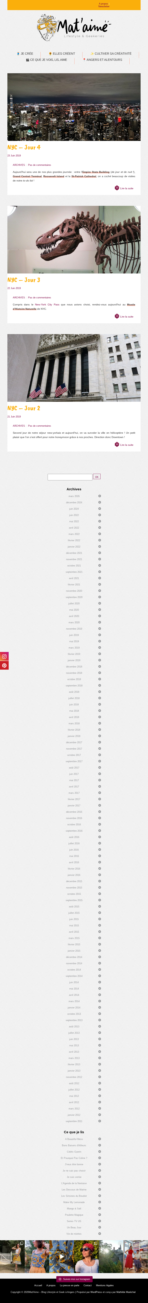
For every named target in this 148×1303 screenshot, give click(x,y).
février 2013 (74, 1064)
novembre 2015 (74, 887)
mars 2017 (74, 793)
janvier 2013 (74, 1070)
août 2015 (74, 906)
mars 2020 (74, 622)
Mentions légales (105, 1285)
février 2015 (74, 944)
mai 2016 (74, 856)
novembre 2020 (74, 591)
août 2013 (74, 1026)
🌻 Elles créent (62, 53)
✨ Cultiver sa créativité (111, 53)
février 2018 (74, 729)
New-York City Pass (47, 304)
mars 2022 (74, 534)
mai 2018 (74, 710)
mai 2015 (74, 925)
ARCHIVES (19, 165)
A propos (103, 3)
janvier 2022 (74, 546)
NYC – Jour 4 (23, 147)
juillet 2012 (74, 1089)
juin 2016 (74, 849)
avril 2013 (74, 1051)
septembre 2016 (74, 830)
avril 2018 (74, 717)
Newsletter (103, 6)
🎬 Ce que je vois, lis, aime (46, 59)
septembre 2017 (74, 761)
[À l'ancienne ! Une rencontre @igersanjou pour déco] (111, 1256)
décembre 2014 (74, 957)
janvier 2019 (74, 660)
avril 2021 (74, 578)
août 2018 (74, 692)
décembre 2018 (74, 666)
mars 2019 (74, 647)
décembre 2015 (74, 881)
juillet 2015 (74, 913)
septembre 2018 (74, 685)
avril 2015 (74, 931)
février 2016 (74, 868)
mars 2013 (74, 1058)
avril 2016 (74, 862)
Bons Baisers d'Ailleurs (74, 1145)
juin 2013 (74, 1039)
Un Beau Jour (74, 1227)
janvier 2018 (74, 736)
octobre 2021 (74, 565)
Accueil (38, 1285)
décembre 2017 (74, 742)
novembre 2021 (74, 559)
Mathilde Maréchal (126, 1292)
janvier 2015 (74, 950)
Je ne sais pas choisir (74, 1170)
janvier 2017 (74, 805)
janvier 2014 (74, 1007)
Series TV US (74, 1221)
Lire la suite (126, 188)
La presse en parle (69, 1285)
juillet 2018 (74, 698)
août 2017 (74, 767)
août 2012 (74, 1083)
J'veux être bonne (74, 1164)
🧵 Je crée (24, 53)
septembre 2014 (74, 976)
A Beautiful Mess (74, 1139)
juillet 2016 (74, 843)
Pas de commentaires (39, 165)
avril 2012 (74, 1102)
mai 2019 (74, 641)
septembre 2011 (74, 1121)
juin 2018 (74, 704)
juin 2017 (74, 774)
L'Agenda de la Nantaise (74, 1183)
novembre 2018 (74, 673)
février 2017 (74, 799)
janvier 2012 (74, 1115)
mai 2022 (74, 521)
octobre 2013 (74, 1014)
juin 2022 (74, 515)
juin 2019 (74, 635)
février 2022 (74, 540)
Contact (88, 1285)
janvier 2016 (74, 875)
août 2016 (74, 837)
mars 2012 (74, 1108)
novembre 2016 (74, 818)
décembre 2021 (74, 553)
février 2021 (74, 584)
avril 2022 (74, 527)
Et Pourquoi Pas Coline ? (74, 1158)
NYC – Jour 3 (23, 279)
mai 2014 (74, 988)
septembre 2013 (74, 1020)
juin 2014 (74, 982)
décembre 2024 (74, 502)
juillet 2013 (74, 1033)
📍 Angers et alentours (102, 59)
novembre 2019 (74, 628)
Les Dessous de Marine (74, 1189)
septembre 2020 (74, 597)
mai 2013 (74, 1045)
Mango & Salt (74, 1208)
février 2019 (74, 654)
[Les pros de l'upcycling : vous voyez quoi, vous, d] (61, 1256)
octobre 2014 (74, 969)
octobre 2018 (74, 679)
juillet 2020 (74, 603)
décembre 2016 (74, 812)
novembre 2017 (74, 748)
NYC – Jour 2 (23, 408)
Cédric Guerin (74, 1151)
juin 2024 (74, 508)
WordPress (96, 1292)
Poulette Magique (74, 1215)
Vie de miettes (74, 1233)
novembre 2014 (74, 963)
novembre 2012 (74, 1077)
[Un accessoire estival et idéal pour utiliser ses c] (86, 1256)
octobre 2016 (74, 824)
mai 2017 (74, 780)
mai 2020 (74, 609)
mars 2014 (74, 1001)
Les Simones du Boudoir (74, 1196)
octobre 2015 (74, 894)
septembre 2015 (74, 900)
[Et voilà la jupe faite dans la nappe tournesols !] (12, 1256)
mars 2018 (74, 723)
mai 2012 (74, 1096)
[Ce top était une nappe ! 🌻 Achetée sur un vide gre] (37, 1256)
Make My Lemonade (74, 1202)
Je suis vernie (74, 1177)
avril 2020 (74, 616)
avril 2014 (74, 995)
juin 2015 (74, 919)
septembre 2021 (74, 572)
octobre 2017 (74, 755)
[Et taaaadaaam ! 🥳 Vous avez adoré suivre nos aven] (135, 1256)
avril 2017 (74, 786)
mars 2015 (74, 938)
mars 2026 (74, 496)
